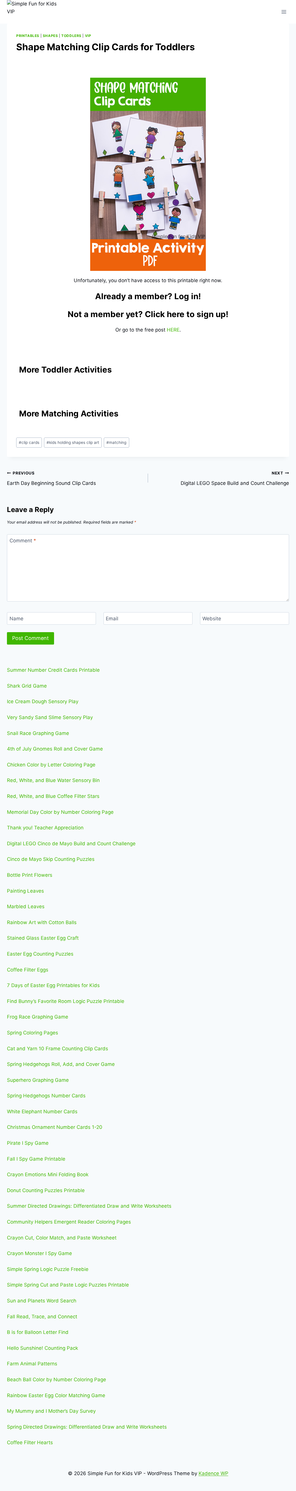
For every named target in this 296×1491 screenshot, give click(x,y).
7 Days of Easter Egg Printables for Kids (53, 985)
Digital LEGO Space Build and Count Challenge (235, 478)
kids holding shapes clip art (73, 442)
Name (16, 618)
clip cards (29, 442)
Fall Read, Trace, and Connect (42, 1316)
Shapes (50, 35)
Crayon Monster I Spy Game (39, 1253)
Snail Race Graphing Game (38, 733)
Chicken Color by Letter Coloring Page (51, 765)
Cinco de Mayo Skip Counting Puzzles (51, 859)
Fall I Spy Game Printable (36, 1159)
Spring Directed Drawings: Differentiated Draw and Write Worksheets (87, 1427)
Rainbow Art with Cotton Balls (42, 922)
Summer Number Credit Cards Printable (53, 670)
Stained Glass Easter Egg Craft (43, 938)
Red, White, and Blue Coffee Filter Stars (53, 796)
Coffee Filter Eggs (27, 970)
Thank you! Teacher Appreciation (45, 828)
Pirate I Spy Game (28, 1143)
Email (112, 618)
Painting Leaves (25, 891)
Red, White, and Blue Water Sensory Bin (53, 780)
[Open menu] (283, 11)
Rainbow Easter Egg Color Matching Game (56, 1395)
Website (211, 618)
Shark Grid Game (27, 686)
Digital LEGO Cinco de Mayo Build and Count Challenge (71, 843)
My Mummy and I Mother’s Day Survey (51, 1411)
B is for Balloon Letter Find (38, 1332)
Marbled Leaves (26, 906)
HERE (173, 330)
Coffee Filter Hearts (30, 1442)
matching (116, 442)
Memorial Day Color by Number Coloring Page (60, 812)
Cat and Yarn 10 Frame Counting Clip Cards (57, 1048)
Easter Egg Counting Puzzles (40, 954)
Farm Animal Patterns (32, 1364)
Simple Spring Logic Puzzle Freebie (47, 1269)
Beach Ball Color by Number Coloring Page (56, 1379)
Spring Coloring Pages (32, 1033)
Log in (186, 296)
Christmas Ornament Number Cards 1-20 (54, 1127)
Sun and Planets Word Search (41, 1301)
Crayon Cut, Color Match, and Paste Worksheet (61, 1238)
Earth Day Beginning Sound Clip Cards (51, 478)
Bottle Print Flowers (29, 875)
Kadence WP (213, 1473)
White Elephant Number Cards (42, 1111)
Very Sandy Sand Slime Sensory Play (50, 717)
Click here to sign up (185, 314)
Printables (27, 35)
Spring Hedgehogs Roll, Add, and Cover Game (61, 1064)
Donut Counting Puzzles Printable (46, 1190)
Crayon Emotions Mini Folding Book (47, 1174)
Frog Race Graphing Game (37, 1017)
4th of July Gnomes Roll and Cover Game (55, 749)
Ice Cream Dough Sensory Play (42, 701)
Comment (23, 540)
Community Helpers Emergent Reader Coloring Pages (69, 1222)
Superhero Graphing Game (38, 1080)
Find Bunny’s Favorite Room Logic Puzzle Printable (65, 1001)
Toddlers (71, 35)
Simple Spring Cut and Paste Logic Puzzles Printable (68, 1285)
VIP (88, 35)
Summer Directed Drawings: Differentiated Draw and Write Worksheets (89, 1206)
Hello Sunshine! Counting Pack (42, 1348)
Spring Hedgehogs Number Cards (46, 1096)
